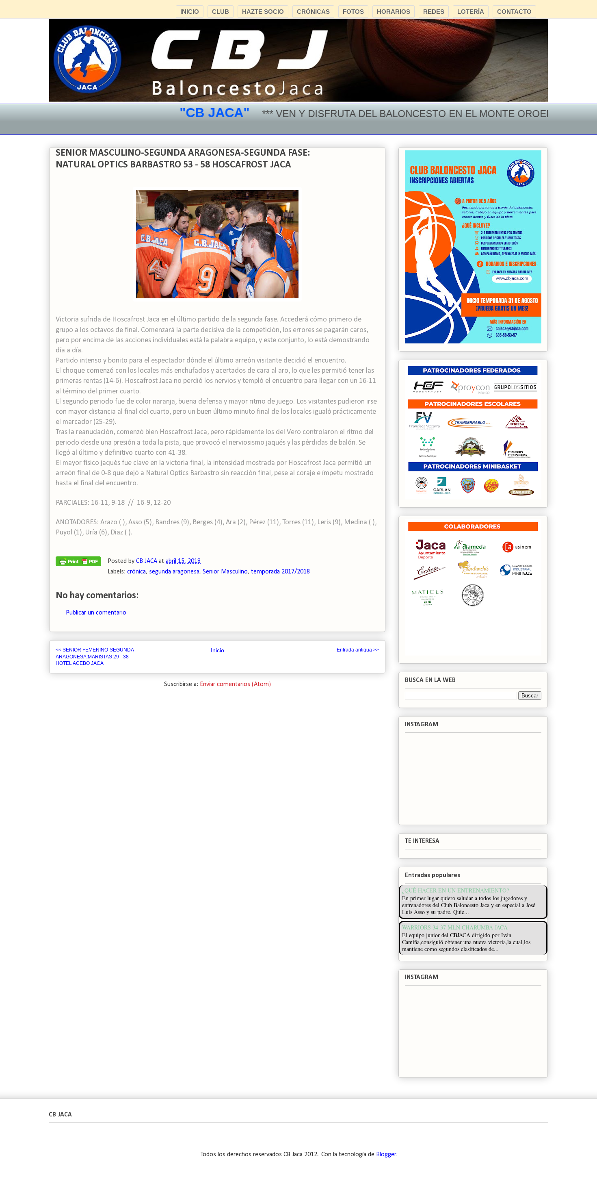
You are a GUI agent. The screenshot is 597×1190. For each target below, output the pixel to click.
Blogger (386, 1154)
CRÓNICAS (313, 11)
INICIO (189, 11)
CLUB (220, 11)
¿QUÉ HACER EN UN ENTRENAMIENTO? (455, 890)
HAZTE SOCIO (263, 11)
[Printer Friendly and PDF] (78, 563)
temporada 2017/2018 (280, 572)
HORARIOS (393, 11)
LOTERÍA (470, 11)
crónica (136, 572)
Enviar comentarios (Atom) (235, 684)
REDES (433, 11)
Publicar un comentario (96, 613)
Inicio (217, 650)
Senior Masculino (225, 572)
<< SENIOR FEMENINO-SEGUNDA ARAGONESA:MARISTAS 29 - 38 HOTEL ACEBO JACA (95, 656)
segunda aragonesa (174, 572)
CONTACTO (514, 11)
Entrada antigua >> (358, 650)
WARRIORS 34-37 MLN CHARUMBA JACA (455, 927)
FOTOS (353, 11)
